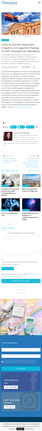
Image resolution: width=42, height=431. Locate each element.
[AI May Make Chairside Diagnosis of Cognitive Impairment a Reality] (31, 204)
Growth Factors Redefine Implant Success (10, 161)
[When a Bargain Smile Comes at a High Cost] (31, 180)
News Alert (5, 40)
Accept (20, 429)
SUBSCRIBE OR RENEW (21, 281)
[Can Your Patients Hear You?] (10, 204)
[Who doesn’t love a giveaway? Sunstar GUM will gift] (21, 320)
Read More (29, 429)
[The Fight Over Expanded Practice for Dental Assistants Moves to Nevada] (10, 180)
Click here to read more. (23, 107)
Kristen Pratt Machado (10, 67)
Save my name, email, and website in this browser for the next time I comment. (20, 263)
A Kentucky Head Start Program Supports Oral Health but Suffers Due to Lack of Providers (31, 163)
